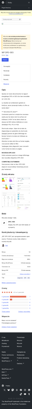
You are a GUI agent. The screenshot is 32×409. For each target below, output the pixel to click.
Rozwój (5, 79)
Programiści (5, 358)
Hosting (4, 343)
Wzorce (19, 346)
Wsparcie (6, 84)
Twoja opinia (6, 311)
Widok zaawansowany (9, 283)
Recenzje (6, 71)
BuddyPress (6, 378)
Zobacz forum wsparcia (9, 327)
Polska (8, 386)
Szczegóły (6, 66)
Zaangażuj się (21, 352)
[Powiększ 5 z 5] (28, 207)
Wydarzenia (20, 355)
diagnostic (20, 277)
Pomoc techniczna (8, 355)
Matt (4, 372)
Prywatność (5, 346)
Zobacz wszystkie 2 (25, 274)
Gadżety (20, 363)
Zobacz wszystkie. (24, 311)
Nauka (4, 352)
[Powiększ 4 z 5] (28, 179)
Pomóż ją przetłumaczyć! (16, 13)
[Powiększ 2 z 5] (13, 186)
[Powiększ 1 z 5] (13, 179)
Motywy (19, 340)
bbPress (5, 375)
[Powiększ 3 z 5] (13, 194)
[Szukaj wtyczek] (20, 19)
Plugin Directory (6, 7)
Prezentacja (20, 337)
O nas (3, 337)
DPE (25, 277)
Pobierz (5, 60)
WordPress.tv (7, 361)
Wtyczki (19, 343)
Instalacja (6, 75)
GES (29, 277)
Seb (7, 55)
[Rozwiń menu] (29, 2)
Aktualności (5, 340)
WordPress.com (7, 369)
